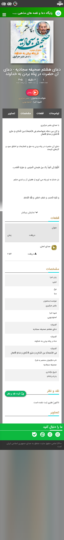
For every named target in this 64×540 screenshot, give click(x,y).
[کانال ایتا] (42, 435)
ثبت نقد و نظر (13, 394)
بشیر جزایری (24, 98)
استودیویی (27, 102)
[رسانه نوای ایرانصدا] (50, 435)
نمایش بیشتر (28, 212)
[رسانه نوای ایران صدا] (57, 435)
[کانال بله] (34, 435)
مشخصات (26, 113)
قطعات (39, 113)
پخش (29, 92)
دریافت (31, 254)
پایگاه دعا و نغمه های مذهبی (32, 13)
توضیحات (54, 113)
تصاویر (11, 113)
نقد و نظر (53, 391)
